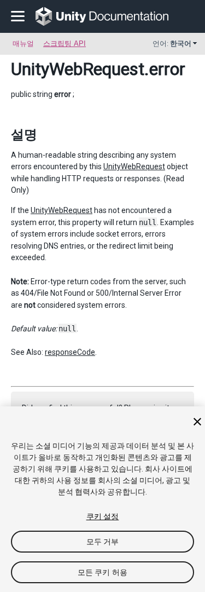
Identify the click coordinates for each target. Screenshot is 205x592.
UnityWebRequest (77, 69)
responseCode (70, 352)
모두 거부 (102, 541)
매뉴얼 (23, 43)
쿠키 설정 (102, 516)
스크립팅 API (64, 43)
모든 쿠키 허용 (102, 572)
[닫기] (197, 422)
